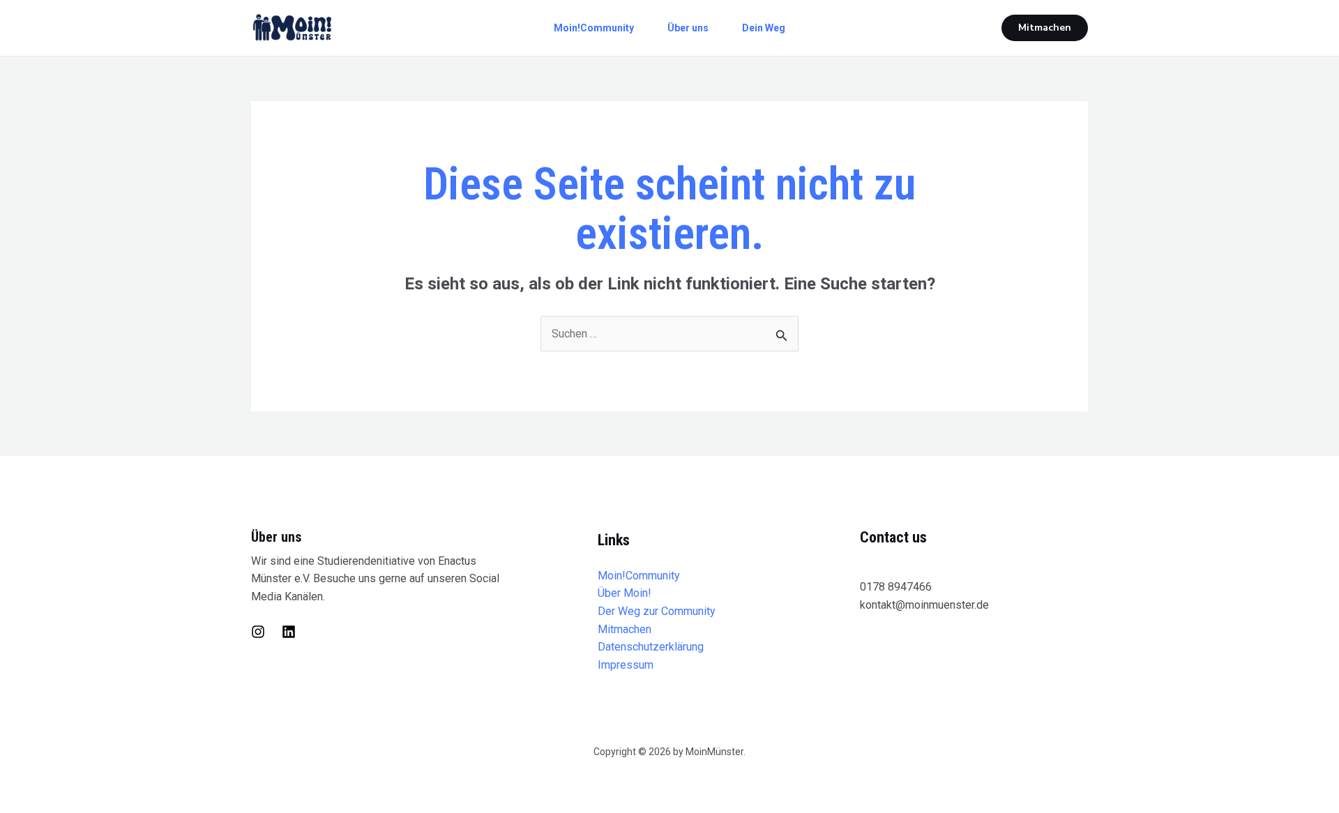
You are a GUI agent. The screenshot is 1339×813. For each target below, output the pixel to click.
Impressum (625, 664)
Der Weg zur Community (657, 611)
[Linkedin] (289, 632)
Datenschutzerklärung (651, 646)
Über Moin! (624, 593)
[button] (1044, 28)
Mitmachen (624, 629)
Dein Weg (763, 27)
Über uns (688, 27)
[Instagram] (258, 632)
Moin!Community (594, 27)
